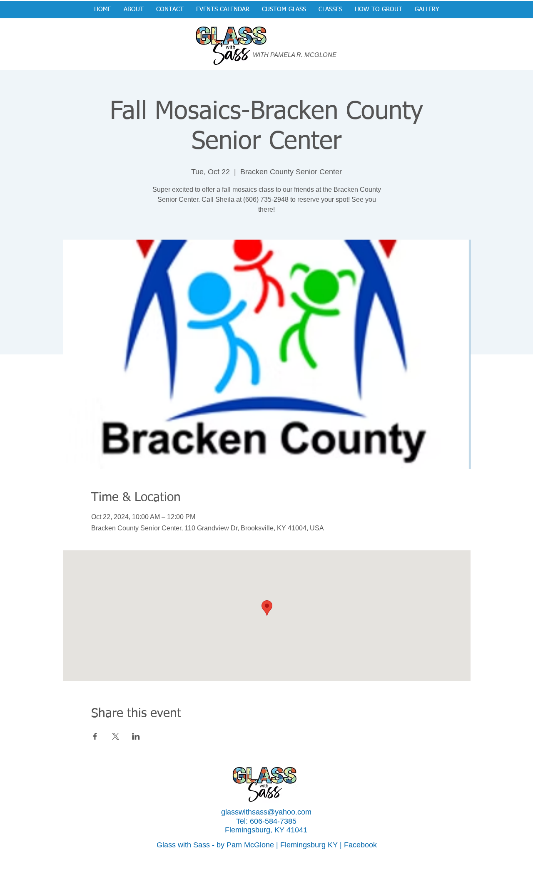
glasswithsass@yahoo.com (266, 812)
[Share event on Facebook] (95, 736)
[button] (284, 9)
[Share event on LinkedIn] (136, 736)
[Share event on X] (116, 736)
